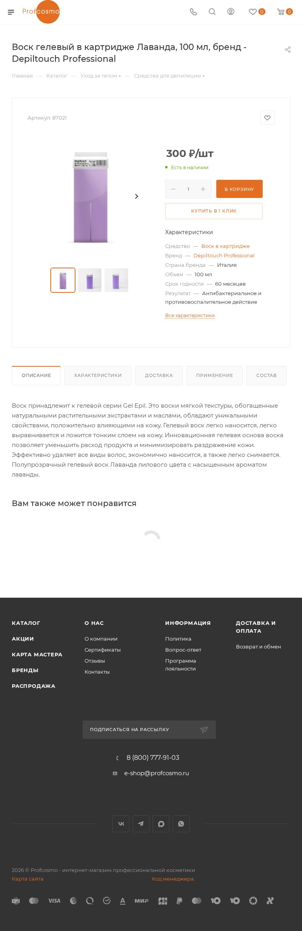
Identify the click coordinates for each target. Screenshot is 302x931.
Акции (23, 638)
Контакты (97, 672)
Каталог (26, 623)
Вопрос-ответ (183, 650)
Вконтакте (120, 823)
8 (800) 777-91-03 (153, 758)
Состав (266, 375)
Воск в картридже (225, 246)
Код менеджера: (173, 879)
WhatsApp (181, 823)
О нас (94, 623)
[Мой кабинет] (230, 12)
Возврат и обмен (258, 646)
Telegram (141, 823)
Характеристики (98, 375)
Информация (188, 623)
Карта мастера (37, 654)
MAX (161, 823)
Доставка (159, 375)
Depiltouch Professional (224, 255)
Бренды (25, 670)
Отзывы (95, 661)
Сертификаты (103, 650)
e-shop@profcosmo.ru (156, 773)
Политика (178, 638)
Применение (214, 375)
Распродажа (33, 686)
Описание (36, 375)
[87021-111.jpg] (90, 196)
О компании (101, 638)
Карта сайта (28, 879)
